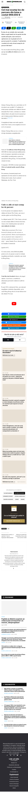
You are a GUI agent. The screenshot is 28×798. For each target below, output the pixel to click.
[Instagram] (10, 755)
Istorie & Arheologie (20, 496)
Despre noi (14, 762)
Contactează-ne (14, 771)
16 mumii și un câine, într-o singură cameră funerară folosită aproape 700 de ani (13, 647)
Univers (22, 499)
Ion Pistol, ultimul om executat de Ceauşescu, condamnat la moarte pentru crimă (14, 698)
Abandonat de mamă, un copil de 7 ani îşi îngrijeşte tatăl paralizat (7, 536)
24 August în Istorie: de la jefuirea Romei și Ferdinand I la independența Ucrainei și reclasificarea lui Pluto (13, 631)
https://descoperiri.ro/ (14, 553)
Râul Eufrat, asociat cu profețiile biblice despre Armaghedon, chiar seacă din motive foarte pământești (14, 690)
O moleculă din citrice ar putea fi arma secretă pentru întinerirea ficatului (15, 725)
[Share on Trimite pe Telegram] (19, 28)
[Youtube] (17, 755)
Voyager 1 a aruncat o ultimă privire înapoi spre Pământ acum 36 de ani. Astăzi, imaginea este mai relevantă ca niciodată (13, 639)
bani (8, 528)
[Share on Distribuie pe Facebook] (3, 28)
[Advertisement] (14, 795)
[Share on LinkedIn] (24, 28)
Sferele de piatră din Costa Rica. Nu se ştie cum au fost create (21, 536)
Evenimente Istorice (8, 496)
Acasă (2, 5)
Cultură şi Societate (9, 5)
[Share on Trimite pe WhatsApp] (13, 28)
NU (20, 339)
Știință (17, 499)
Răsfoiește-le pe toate (8, 355)
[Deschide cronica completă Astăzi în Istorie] (14, 514)
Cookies (14, 769)
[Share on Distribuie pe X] (8, 28)
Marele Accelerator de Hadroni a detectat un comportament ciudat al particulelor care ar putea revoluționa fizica (15, 717)
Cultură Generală (8, 493)
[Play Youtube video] (14, 304)
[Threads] (20, 755)
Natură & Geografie (8, 499)
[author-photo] (14, 549)
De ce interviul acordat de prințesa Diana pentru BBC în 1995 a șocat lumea (13, 655)
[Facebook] (14, 568)
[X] (14, 755)
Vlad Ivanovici (7, 17)
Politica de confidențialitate (14, 767)
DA (8, 339)
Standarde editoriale (14, 765)
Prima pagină (14, 760)
